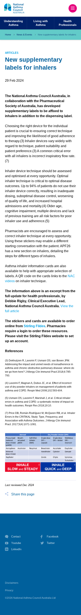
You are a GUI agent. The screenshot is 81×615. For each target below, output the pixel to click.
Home (8, 34)
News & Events (24, 34)
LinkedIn (16, 549)
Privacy (9, 590)
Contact (16, 536)
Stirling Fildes (34, 326)
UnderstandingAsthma (13, 23)
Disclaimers (11, 582)
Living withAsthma (40, 23)
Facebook (53, 536)
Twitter (51, 543)
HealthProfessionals (67, 23)
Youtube (16, 543)
